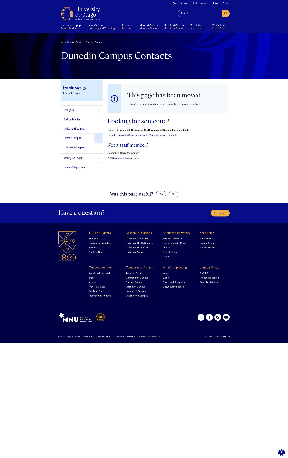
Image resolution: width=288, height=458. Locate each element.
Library (215, 3)
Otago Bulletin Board (173, 286)
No (173, 194)
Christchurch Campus (137, 277)
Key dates (94, 247)
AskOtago (219, 213)
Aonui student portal (99, 273)
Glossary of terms (103, 336)
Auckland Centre (134, 273)
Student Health (207, 247)
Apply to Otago (96, 252)
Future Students (100, 233)
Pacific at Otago (97, 291)
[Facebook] (209, 317)
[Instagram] (217, 317)
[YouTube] (226, 317)
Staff (195, 3)
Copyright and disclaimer (125, 336)
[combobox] (200, 13)
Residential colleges (172, 238)
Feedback (87, 336)
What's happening (175, 267)
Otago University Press (174, 243)
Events (166, 277)
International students (100, 295)
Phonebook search (209, 277)
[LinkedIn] (201, 317)
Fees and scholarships (100, 243)
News (165, 273)
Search (77, 336)
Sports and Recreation (174, 282)
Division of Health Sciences (139, 243)
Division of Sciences (136, 252)
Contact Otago (74, 42)
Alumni (204, 3)
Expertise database (209, 282)
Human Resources (209, 243)
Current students (180, 3)
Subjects (93, 238)
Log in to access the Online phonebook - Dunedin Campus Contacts (142, 135)
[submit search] (226, 13)
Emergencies (206, 238)
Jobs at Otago (170, 252)
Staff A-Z (204, 273)
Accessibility (154, 336)
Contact (226, 3)
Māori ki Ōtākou (97, 286)
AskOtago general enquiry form (123, 158)
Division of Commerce (137, 238)
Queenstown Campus (137, 295)
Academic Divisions (139, 233)
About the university (176, 233)
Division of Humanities (137, 247)
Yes (161, 194)
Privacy (142, 336)
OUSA (166, 256)
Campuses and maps (139, 267)
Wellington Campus (135, 286)
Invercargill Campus (136, 291)
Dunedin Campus (134, 282)
